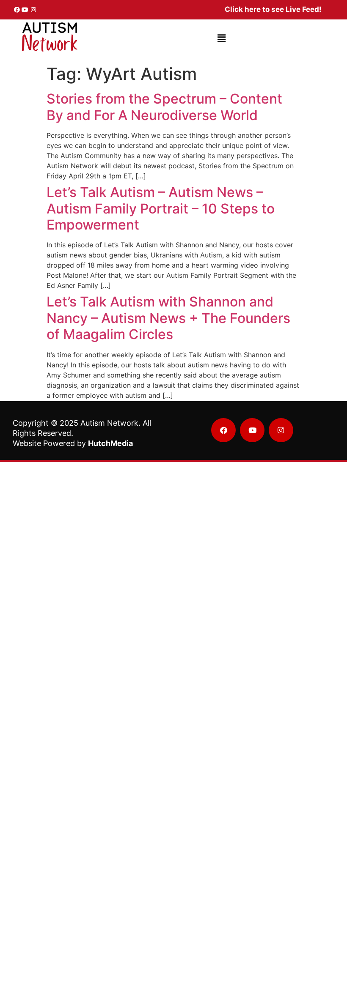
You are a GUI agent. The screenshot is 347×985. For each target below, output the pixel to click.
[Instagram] (33, 9)
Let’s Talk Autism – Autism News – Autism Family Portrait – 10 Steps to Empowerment (161, 208)
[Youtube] (25, 9)
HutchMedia (110, 443)
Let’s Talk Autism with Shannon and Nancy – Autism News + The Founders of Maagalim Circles (168, 317)
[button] (222, 39)
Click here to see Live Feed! (273, 9)
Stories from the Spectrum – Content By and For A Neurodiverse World (164, 106)
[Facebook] (17, 9)
